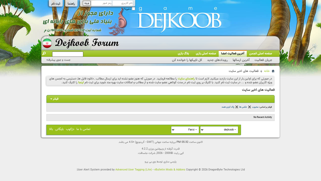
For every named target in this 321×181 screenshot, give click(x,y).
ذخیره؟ (128, 9)
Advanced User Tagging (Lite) (133, 170)
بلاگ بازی (183, 53)
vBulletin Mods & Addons (169, 170)
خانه (267, 71)
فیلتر (55, 99)
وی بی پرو (150, 162)
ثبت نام (55, 4)
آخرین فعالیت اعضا (232, 53)
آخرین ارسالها (241, 60)
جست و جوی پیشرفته (58, 60)
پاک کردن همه (228, 107)
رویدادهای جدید (217, 60)
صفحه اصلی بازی (206, 53)
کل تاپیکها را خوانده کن (187, 60)
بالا (51, 129)
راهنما (71, 4)
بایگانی (59, 129)
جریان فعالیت (263, 60)
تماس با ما (83, 129)
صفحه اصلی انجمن (260, 53)
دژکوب (70, 129)
